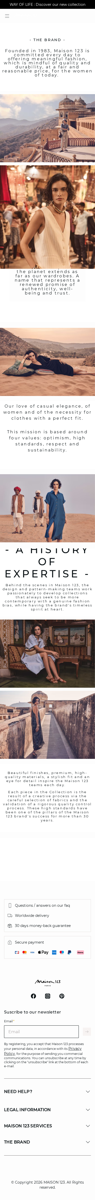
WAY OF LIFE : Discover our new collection (47, 4)
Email (9, 1021)
